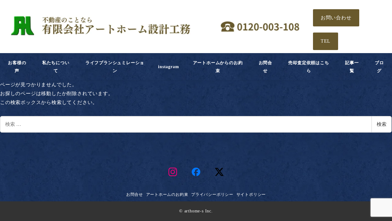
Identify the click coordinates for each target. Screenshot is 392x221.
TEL (325, 41)
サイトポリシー (251, 194)
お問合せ (134, 194)
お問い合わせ (336, 17)
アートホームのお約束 (167, 194)
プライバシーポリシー (212, 194)
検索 (381, 124)
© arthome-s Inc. (196, 210)
